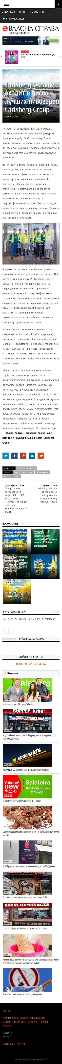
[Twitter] (5, 456)
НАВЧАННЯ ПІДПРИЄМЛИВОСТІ (13, 19)
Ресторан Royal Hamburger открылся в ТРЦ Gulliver (25, 928)
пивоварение (42, 472)
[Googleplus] (23, 456)
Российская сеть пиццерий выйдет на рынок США (25, 897)
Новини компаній (26, 468)
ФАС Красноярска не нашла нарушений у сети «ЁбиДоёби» (29, 866)
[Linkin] (32, 456)
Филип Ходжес (11, 476)
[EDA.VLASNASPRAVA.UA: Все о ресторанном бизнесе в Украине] (31, 30)
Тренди (25, 52)
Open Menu (6, 4)
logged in (24, 618)
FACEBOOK (7, 1043)
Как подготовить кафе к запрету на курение (22, 994)
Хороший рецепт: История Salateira (18, 704)
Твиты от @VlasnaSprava (31, 663)
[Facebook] (14, 456)
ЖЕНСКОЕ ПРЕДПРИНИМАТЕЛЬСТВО (31, 12)
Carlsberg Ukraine (23, 472)
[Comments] (41, 456)
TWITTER (21, 1043)
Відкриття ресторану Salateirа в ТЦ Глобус (22, 800)
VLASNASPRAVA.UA (8, 12)
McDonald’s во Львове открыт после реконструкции (25, 769)
